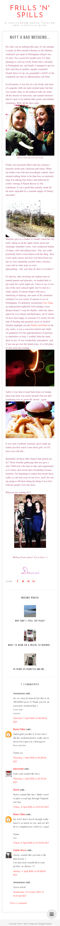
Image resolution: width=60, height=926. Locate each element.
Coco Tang (47, 302)
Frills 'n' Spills (30, 12)
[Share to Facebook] (17, 581)
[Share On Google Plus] (34, 581)
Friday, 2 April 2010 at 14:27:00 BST (31, 807)
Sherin (16, 789)
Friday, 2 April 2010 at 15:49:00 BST (31, 842)
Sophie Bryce (19, 850)
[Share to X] (23, 581)
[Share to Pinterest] (28, 581)
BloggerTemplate (45, 924)
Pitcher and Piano (39, 325)
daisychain (18, 768)
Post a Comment (18, 903)
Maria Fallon (19, 729)
